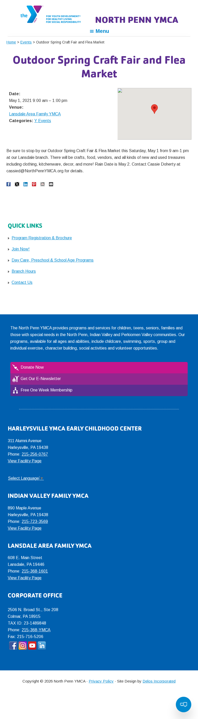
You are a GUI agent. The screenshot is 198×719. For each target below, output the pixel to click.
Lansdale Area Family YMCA (35, 114)
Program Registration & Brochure (42, 238)
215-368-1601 (35, 571)
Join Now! (21, 249)
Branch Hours (24, 271)
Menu (102, 31)
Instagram (23, 645)
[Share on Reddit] (42, 184)
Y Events (42, 120)
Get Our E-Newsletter (41, 378)
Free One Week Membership (46, 390)
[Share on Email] (51, 184)
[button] (154, 109)
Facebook (13, 645)
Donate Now (32, 367)
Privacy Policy (101, 681)
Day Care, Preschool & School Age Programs (53, 260)
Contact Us (22, 282)
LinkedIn (42, 645)
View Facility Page (25, 461)
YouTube (32, 645)
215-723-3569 (35, 521)
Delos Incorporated (159, 681)
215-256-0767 (35, 454)
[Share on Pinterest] (34, 184)
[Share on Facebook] (8, 184)
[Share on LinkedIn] (25, 184)
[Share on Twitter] (17, 184)
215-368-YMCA (36, 630)
